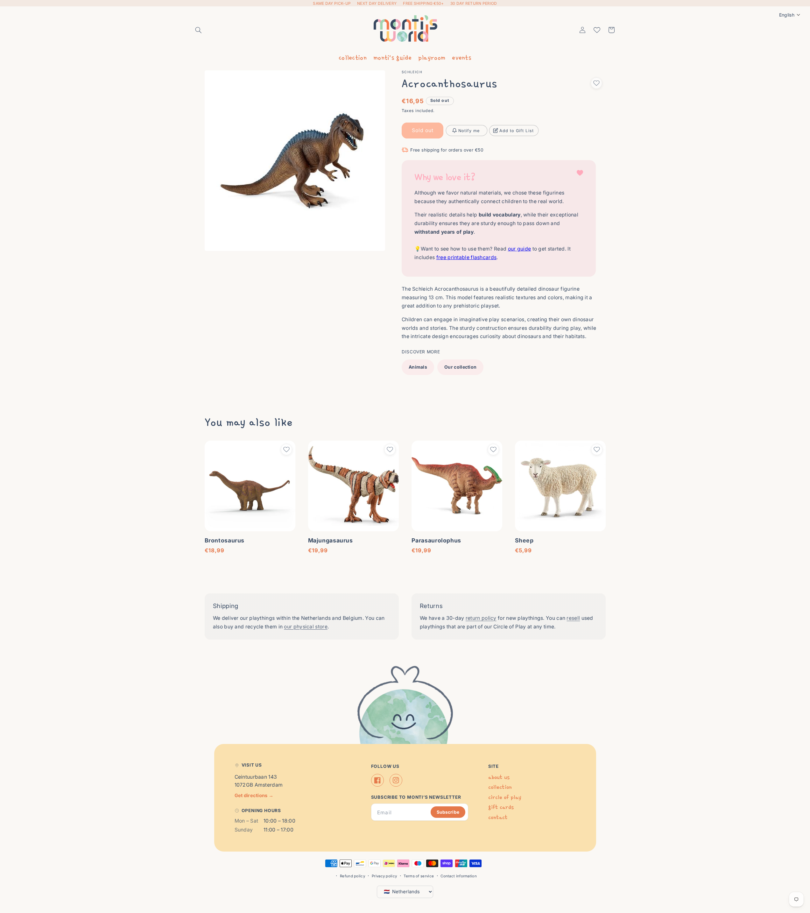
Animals (418, 367)
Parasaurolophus (436, 540)
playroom (431, 57)
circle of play (504, 797)
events (461, 57)
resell (573, 618)
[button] (198, 30)
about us (499, 777)
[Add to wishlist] (596, 83)
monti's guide (392, 57)
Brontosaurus (225, 540)
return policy (481, 618)
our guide (519, 249)
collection (353, 57)
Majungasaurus (330, 540)
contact (498, 817)
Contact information (458, 876)
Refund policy (352, 876)
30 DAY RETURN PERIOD (473, 3)
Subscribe (448, 812)
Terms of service (419, 876)
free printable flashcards (466, 257)
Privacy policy (384, 876)
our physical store (305, 627)
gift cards (501, 807)
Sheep (524, 540)
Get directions (254, 795)
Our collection (460, 367)
